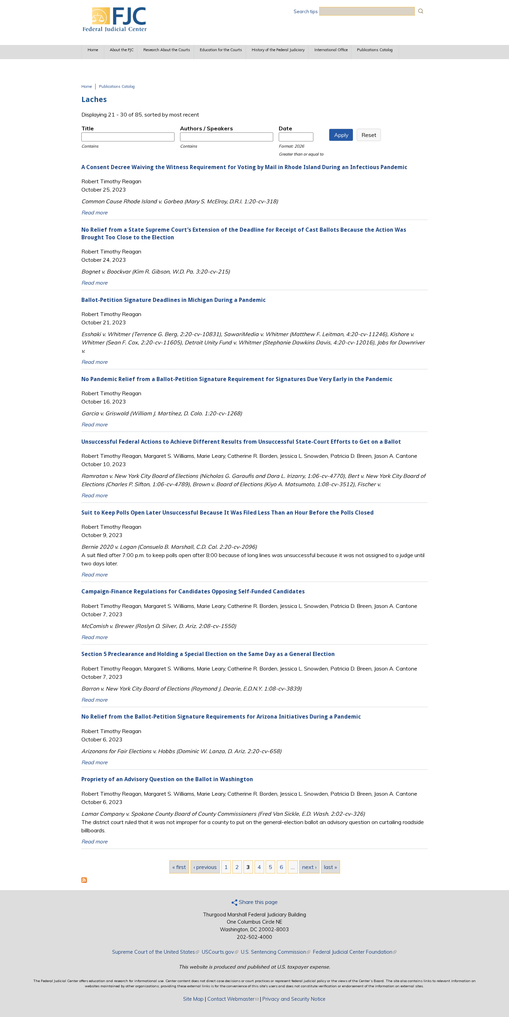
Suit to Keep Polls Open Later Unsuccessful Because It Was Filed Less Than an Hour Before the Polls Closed (227, 512)
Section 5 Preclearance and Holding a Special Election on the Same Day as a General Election (208, 654)
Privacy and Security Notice (293, 999)
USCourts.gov (220, 952)
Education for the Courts (221, 49)
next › (309, 866)
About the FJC (122, 49)
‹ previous (205, 866)
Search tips (306, 11)
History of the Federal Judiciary (278, 49)
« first (179, 866)
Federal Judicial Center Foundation (354, 952)
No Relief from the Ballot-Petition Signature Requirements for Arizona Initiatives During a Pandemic (221, 716)
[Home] (114, 29)
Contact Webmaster (233, 999)
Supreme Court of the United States (155, 952)
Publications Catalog (375, 49)
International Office (331, 49)
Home (93, 49)
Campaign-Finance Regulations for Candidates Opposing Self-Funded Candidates (193, 591)
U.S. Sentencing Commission (275, 952)
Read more (94, 212)
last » (330, 866)
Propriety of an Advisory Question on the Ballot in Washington (167, 779)
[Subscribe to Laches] (84, 880)
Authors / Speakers (206, 128)
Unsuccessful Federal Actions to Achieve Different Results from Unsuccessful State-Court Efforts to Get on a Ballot (241, 441)
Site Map (193, 999)
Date (285, 128)
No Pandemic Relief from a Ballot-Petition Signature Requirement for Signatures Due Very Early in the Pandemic (236, 379)
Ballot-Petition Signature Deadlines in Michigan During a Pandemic (173, 300)
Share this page (258, 901)
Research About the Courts (166, 49)
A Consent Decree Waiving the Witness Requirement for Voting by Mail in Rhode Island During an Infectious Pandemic (244, 167)
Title (87, 128)
